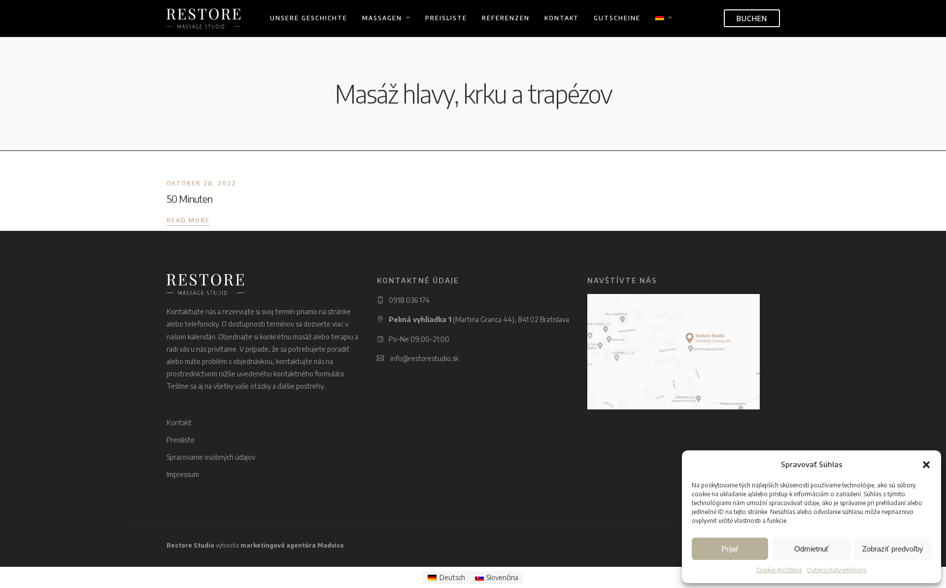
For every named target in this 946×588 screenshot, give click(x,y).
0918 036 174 (409, 300)
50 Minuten (189, 198)
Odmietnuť (811, 549)
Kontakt (561, 18)
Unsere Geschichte (308, 18)
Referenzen (506, 18)
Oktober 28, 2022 (201, 183)
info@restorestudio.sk (424, 358)
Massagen (382, 18)
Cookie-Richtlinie (779, 570)
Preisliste (446, 18)
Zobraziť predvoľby (892, 549)
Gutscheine (617, 18)
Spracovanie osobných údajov (211, 457)
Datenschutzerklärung (837, 570)
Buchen (752, 18)
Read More (188, 220)
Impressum (183, 474)
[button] (926, 465)
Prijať (730, 549)
